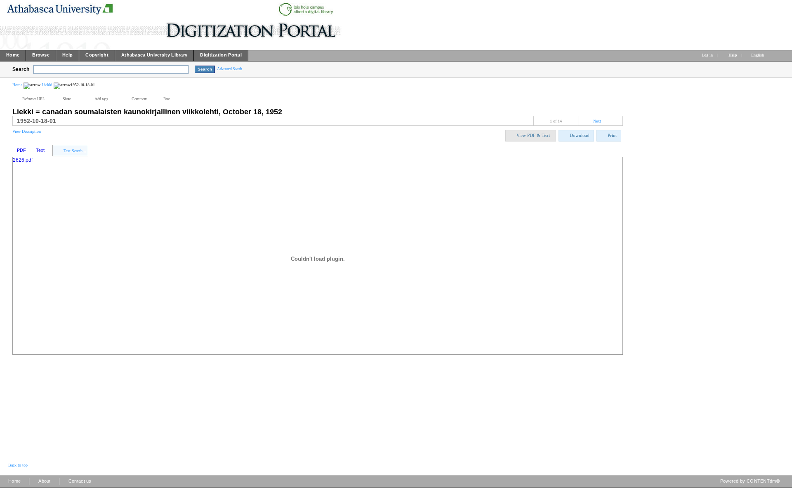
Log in (707, 55)
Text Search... (75, 151)
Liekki (47, 85)
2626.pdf (23, 160)
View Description (26, 131)
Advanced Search (229, 68)
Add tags (101, 99)
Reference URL (33, 99)
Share (67, 99)
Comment (139, 99)
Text (40, 150)
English (758, 55)
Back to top (18, 465)
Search (20, 69)
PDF (21, 150)
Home (17, 85)
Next (597, 121)
